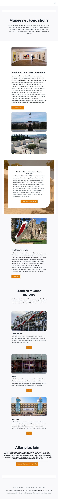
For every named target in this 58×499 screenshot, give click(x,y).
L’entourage (41, 487)
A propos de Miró (18, 487)
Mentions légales (46, 493)
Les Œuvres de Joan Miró (14, 493)
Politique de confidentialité (31, 493)
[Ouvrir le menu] (54, 3)
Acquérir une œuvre (31, 487)
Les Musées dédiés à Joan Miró (42, 490)
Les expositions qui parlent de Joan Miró (18, 490)
